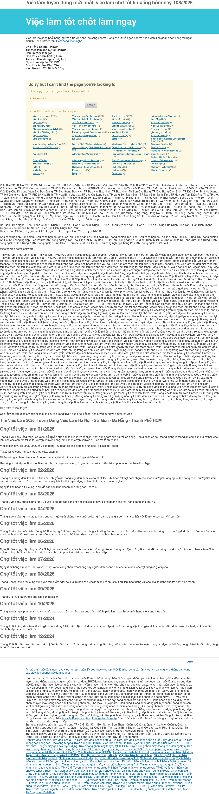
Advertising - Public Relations (85, 160)
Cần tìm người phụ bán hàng (171, 755)
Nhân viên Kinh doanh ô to (176, 761)
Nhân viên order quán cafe (126, 774)
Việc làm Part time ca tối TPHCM (69, 780)
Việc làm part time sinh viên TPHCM (70, 777)
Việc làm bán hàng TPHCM (94, 752)
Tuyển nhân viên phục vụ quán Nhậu (95, 767)
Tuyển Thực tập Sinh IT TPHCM (125, 786)
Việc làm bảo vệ (40, 138)
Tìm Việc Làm (118, 116)
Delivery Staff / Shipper (162, 157)
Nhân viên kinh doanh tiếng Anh (119, 758)
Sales (114, 138)
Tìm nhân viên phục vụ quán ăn (159, 764)
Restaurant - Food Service (84, 166)
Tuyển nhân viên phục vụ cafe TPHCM (142, 767)
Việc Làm (37, 122)
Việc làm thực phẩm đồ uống (85, 128)
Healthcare (117, 170)
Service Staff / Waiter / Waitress (87, 144)
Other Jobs (117, 173)
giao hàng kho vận (159, 132)
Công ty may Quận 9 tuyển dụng (84, 749)
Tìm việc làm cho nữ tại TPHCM (102, 740)
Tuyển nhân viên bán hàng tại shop (171, 752)
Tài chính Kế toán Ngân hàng (164, 116)
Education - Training (42, 163)
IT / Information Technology (124, 150)
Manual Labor (78, 170)
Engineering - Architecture (84, 163)
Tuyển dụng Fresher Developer (164, 783)
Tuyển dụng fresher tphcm (128, 783)
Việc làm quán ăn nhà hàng (85, 116)
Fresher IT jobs (59, 786)
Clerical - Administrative (162, 160)
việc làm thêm (118, 132)
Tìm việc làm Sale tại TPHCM (131, 752)
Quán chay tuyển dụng (94, 774)
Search (91, 104)
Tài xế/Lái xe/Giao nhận (83, 122)
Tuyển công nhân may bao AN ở (124, 749)
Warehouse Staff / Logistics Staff (127, 144)
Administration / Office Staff (85, 153)
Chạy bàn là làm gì (37, 774)
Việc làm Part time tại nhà (109, 777)
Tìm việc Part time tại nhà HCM (145, 777)
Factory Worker (40, 160)
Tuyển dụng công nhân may (162, 749)
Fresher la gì (36, 783)
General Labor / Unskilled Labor (126, 147)
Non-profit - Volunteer (160, 166)
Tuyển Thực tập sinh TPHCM (87, 786)
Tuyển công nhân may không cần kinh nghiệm (158, 746)
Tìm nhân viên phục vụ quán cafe (82, 764)
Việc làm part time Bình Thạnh (108, 780)
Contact (190, 661)
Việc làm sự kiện (159, 128)
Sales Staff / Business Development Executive (168, 139)
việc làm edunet (40, 672)
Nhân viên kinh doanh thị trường (100, 761)
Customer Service (159, 144)
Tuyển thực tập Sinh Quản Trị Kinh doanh (117, 789)
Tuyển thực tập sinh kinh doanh (162, 789)
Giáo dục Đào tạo (120, 135)
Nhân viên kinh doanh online (43, 764)
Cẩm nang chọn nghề (69, 41)
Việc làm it (38, 119)
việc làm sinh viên (75, 669)
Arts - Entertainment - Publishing (127, 160)
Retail (35, 166)
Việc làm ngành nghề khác (84, 135)
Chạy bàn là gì (180, 770)
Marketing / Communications (164, 150)
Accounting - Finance (121, 163)
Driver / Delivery (158, 147)
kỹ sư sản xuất (119, 119)
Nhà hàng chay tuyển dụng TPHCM (148, 770)
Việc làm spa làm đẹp (122, 128)
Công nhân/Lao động (121, 125)
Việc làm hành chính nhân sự (85, 119)
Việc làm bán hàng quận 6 (41, 758)
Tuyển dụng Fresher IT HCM (63, 783)
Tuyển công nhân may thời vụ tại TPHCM (103, 746)
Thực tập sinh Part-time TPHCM (165, 786)
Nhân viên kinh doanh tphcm (157, 758)
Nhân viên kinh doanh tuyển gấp (78, 758)
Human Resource (159, 170)
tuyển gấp (57, 669)
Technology (156, 163)
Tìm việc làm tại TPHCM (67, 740)
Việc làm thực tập (41, 135)
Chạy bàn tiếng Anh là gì (65, 774)
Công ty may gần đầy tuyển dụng (57, 746)
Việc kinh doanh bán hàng (84, 125)
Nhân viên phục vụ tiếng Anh (121, 764)
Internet (36, 173)
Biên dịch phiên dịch (121, 122)
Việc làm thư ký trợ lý (161, 125)
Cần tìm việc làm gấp (38, 740)
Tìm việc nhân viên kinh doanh (140, 761)
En (73, 138)
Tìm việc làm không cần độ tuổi (142, 740)
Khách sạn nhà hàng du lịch (46, 128)
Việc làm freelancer (42, 116)
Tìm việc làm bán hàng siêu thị (99, 755)
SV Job (91, 669)
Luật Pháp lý (157, 119)
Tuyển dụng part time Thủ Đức (146, 780)
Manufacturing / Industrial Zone (47, 144)
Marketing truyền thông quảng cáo (88, 132)
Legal (74, 173)
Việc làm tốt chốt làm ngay (81, 21)
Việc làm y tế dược (160, 122)
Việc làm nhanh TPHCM (117, 743)
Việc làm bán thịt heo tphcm (135, 755)
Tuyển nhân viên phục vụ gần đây (65, 770)
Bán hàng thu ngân (41, 125)
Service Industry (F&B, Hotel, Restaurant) (91, 147)
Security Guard (158, 153)
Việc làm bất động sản (126, 669)
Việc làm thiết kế (159, 135)
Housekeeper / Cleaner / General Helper (130, 153)
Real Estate (117, 166)
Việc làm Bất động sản (43, 132)
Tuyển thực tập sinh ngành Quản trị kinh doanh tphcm (58, 789)
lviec (99, 669)
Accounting (38, 153)
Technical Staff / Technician (45, 147)
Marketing (37, 170)
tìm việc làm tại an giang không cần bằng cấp (89, 718)
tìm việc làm (33, 669)
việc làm (46, 669)
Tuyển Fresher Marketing (96, 783)
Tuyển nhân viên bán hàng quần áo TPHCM (52, 755)
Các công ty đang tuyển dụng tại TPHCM (76, 743)
